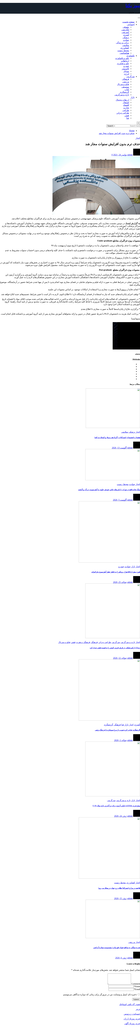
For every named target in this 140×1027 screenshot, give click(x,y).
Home (132, 131)
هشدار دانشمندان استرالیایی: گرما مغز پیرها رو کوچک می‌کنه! (117, 437)
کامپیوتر (125, 68)
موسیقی (125, 87)
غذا (127, 118)
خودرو (126, 66)
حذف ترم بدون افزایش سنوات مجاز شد (117, 133)
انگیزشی (125, 29)
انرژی (126, 74)
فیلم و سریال (123, 84)
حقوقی (126, 27)
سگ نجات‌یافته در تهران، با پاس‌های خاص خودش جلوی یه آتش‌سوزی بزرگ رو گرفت (109, 490)
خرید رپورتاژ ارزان (132, 1019)
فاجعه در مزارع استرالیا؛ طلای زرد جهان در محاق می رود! (119, 888)
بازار (133, 97)
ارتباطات (125, 61)
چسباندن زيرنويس (132, 1014)
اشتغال (126, 102)
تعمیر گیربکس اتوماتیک (129, 1004)
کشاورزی (124, 48)
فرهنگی (125, 79)
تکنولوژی (130, 55)
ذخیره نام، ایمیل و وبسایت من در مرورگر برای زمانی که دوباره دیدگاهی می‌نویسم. (100, 994)
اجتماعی (131, 24)
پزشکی (125, 37)
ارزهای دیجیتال (122, 100)
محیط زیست (123, 50)
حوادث (126, 40)
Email (137, 989)
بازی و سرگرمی (121, 95)
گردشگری (124, 92)
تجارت (126, 108)
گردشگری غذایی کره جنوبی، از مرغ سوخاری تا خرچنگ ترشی (117, 730)
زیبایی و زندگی (122, 42)
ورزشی (125, 81)
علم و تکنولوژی (122, 58)
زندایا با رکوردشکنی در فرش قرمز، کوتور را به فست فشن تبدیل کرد (115, 648)
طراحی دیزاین (122, 113)
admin (130, 155)
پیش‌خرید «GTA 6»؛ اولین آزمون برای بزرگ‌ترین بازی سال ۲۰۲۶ (116, 806)
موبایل (126, 71)
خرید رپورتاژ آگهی (132, 1023)
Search (110, 126)
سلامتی (125, 45)
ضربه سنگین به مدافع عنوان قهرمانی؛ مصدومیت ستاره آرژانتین (116, 948)
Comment (136, 984)
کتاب (127, 89)
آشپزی (126, 35)
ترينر (138, 1009)
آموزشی (125, 32)
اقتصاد (126, 105)
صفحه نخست (128, 22)
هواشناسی (124, 53)
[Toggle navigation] (139, 17)
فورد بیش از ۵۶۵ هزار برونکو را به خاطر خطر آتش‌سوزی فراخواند (115, 572)
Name (137, 986)
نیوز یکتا (133, 5)
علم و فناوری (123, 63)
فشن (126, 115)
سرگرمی (130, 76)
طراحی (125, 110)
